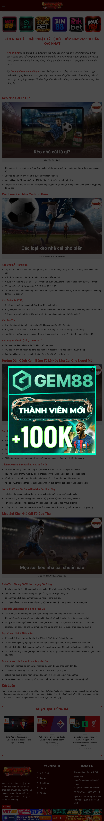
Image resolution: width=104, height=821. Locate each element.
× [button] (93, 370)
